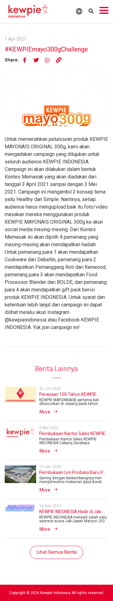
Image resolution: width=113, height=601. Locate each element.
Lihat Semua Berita (56, 552)
